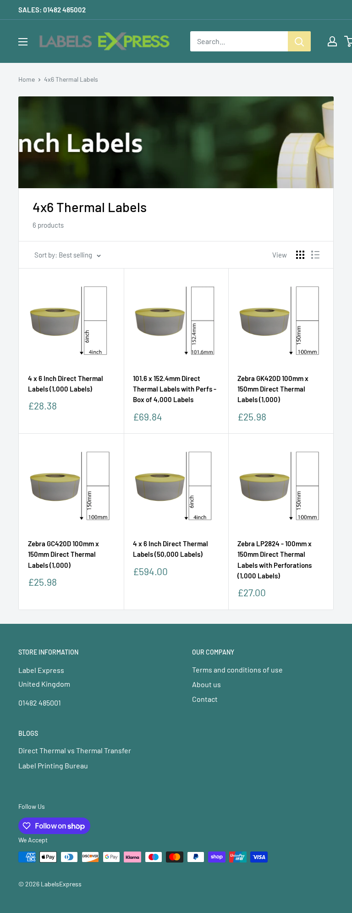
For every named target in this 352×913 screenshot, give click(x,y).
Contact (205, 699)
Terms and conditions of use (237, 669)
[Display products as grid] (300, 255)
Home (26, 79)
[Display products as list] (315, 255)
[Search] (299, 41)
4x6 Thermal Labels (71, 79)
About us (206, 684)
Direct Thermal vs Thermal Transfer (74, 750)
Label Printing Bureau (53, 765)
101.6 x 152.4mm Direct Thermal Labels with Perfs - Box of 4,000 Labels (174, 389)
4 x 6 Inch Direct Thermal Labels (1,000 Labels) (65, 383)
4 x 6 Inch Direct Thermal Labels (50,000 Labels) (170, 548)
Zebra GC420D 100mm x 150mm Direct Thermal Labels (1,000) (63, 554)
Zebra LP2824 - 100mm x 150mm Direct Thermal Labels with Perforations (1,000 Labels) (274, 559)
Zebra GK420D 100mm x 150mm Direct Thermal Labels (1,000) (272, 389)
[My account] (332, 41)
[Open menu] (23, 41)
